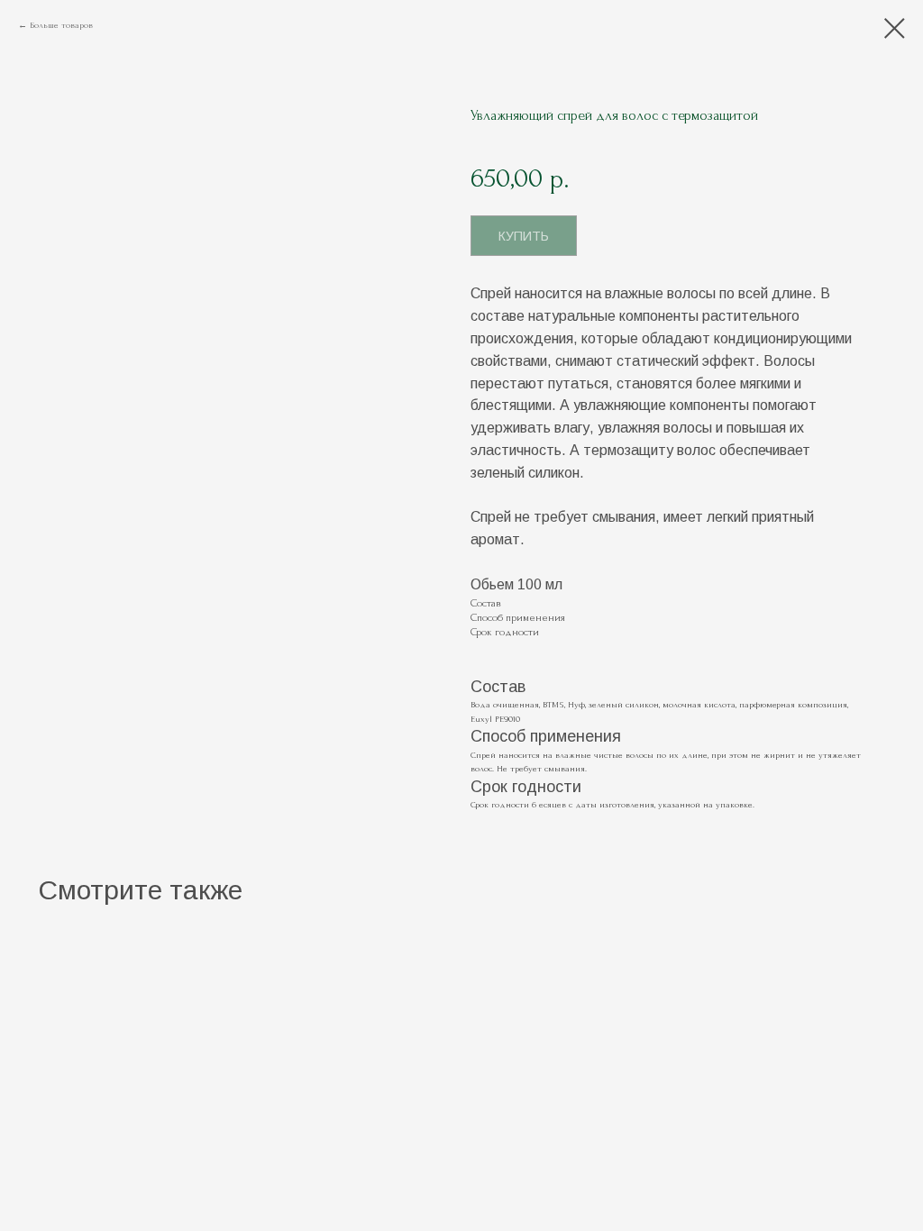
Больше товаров (61, 25)
